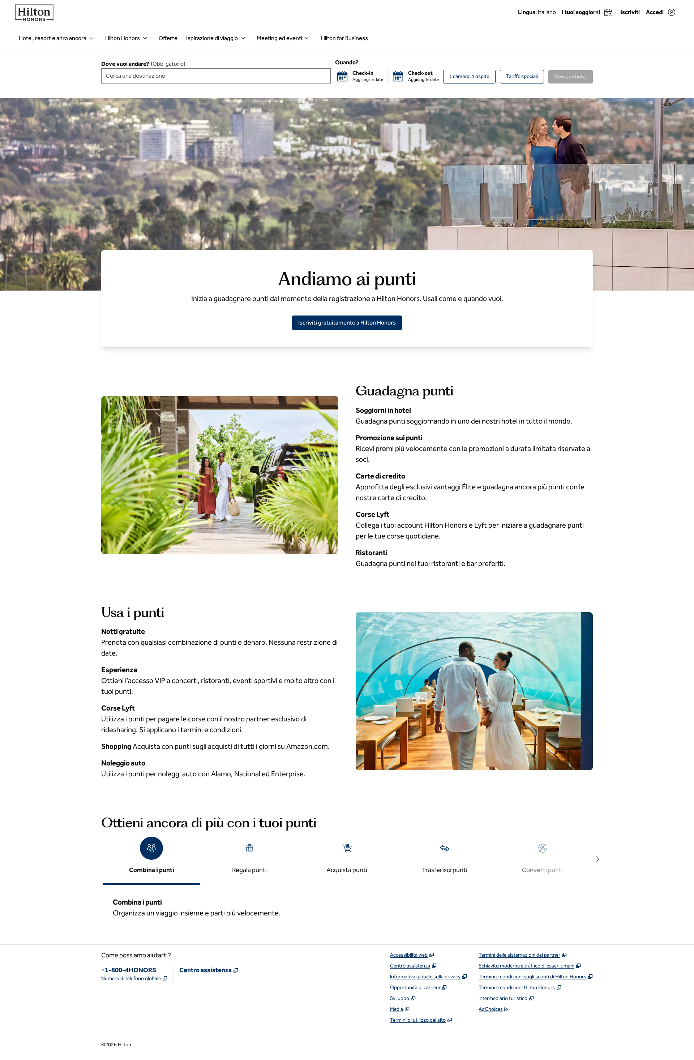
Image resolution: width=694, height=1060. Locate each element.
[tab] (151, 859)
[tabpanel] (347, 906)
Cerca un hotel (570, 77)
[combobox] (216, 75)
